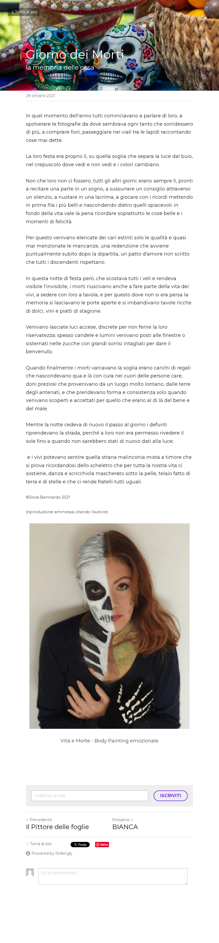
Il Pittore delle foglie (57, 827)
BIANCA (125, 827)
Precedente (41, 819)
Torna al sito (26, 12)
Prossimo (121, 819)
